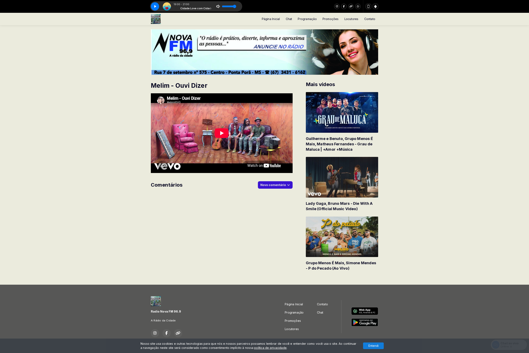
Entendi (373, 345)
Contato (369, 19)
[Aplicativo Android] (375, 6)
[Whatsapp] (358, 6)
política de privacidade (270, 347)
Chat (289, 19)
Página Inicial (271, 19)
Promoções (331, 19)
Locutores (351, 19)
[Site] (351, 6)
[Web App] (368, 6)
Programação (307, 19)
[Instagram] (337, 6)
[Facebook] (344, 6)
